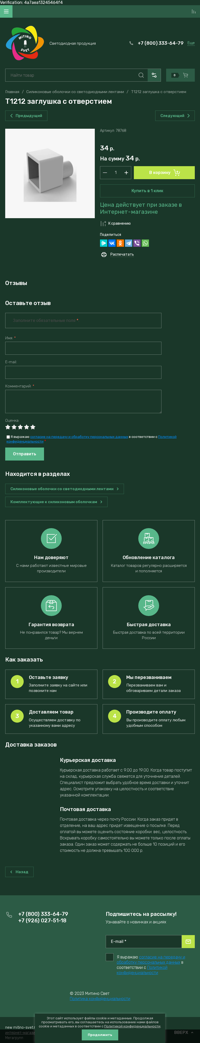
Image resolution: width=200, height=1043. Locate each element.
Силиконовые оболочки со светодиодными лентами (75, 91)
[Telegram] (128, 243)
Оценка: (12, 420)
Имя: (10, 338)
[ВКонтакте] (112, 243)
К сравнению (119, 223)
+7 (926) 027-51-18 (42, 920)
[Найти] (141, 75)
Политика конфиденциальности (100, 998)
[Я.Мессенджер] (103, 243)
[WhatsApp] (145, 243)
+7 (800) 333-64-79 (161, 43)
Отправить (24, 453)
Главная (12, 91)
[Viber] (137, 243)
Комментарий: (19, 386)
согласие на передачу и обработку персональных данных (79, 437)
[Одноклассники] (120, 243)
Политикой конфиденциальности (142, 970)
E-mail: (11, 362)
